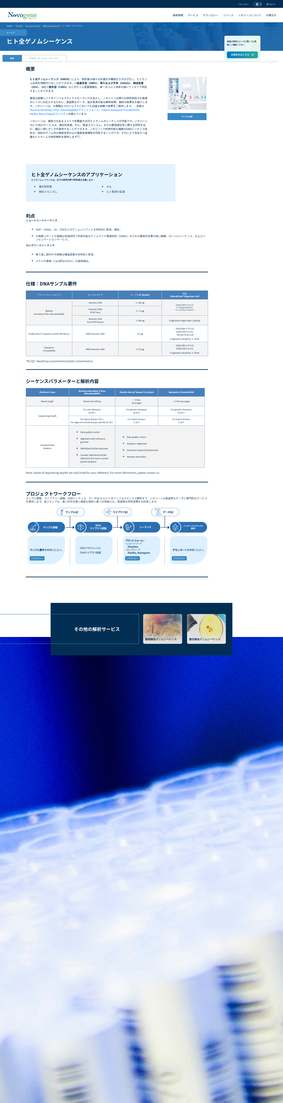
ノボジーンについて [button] (249, 15)
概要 (12, 58)
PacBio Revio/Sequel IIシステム (49, 114)
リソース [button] (228, 15)
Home (9, 26)
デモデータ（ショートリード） (44, 58)
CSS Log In (243, 4)
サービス (19, 26)
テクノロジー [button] (210, 15)
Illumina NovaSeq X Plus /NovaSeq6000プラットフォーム (64, 110)
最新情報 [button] (178, 15)
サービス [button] (193, 15)
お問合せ (271, 15)
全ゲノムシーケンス (51, 26)
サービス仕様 (187, 116)
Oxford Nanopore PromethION (120, 110)
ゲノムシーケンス (33, 26)
